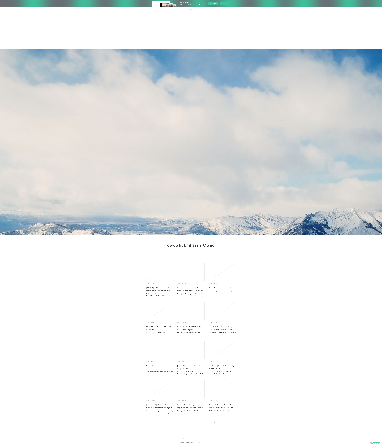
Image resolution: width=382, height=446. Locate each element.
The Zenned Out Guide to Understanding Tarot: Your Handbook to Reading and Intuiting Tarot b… (159, 370)
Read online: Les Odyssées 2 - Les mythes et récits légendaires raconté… (190, 289)
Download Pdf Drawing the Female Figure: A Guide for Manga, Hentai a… (190, 406)
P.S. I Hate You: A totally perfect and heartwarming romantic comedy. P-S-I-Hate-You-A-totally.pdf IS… (159, 412)
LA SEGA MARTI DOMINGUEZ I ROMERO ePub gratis (189, 328)
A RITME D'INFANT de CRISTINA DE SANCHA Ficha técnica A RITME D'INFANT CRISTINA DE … (222, 331)
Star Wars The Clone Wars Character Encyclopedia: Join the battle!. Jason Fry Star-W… (222, 412)
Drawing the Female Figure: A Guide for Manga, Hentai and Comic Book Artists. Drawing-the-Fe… (190, 412)
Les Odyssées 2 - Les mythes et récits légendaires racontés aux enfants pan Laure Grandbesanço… (190, 295)
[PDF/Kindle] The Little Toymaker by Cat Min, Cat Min (221, 367)
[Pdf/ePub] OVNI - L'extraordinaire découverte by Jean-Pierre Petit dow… (159, 289)
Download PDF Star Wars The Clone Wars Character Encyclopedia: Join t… (222, 406)
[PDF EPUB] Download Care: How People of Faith (189, 367)
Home (191, 9)
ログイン (225, 3)
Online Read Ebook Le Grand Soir (221, 288)
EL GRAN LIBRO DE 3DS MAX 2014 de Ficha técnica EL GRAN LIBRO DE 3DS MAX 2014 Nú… (159, 334)
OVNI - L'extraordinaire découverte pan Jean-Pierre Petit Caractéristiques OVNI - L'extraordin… (159, 295)
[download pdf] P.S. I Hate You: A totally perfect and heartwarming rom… (159, 406)
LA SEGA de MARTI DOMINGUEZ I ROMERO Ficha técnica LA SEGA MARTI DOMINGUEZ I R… (190, 334)
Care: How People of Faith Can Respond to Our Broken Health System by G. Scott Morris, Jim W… (190, 373)
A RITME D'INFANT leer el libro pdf (221, 327)
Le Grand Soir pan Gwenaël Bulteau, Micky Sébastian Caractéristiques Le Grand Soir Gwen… (222, 292)
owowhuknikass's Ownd (191, 245)
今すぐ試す (213, 3)
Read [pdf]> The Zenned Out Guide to (159, 366)
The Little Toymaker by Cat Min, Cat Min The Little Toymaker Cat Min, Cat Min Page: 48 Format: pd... (222, 373)
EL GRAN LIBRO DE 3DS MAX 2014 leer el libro (159, 328)
